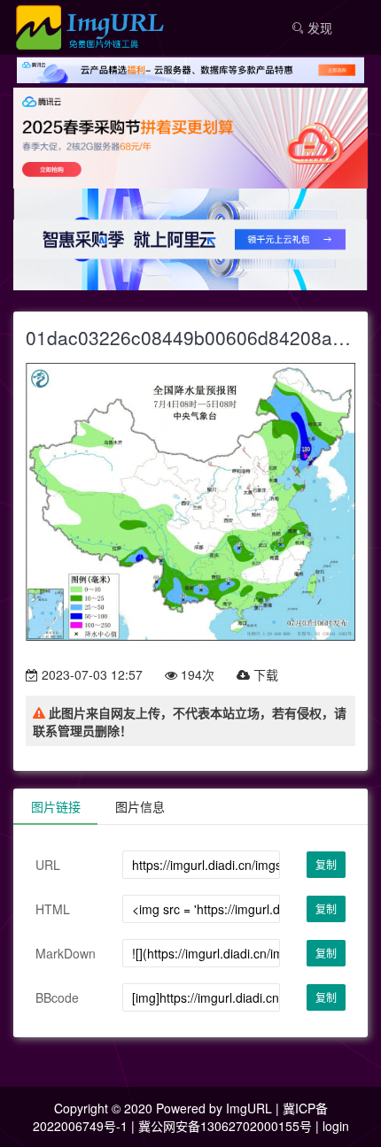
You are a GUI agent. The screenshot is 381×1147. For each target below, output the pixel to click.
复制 (326, 864)
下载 (264, 674)
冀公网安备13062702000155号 (225, 1126)
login (336, 1126)
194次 (195, 674)
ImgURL (249, 1108)
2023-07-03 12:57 (90, 674)
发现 (318, 27)
